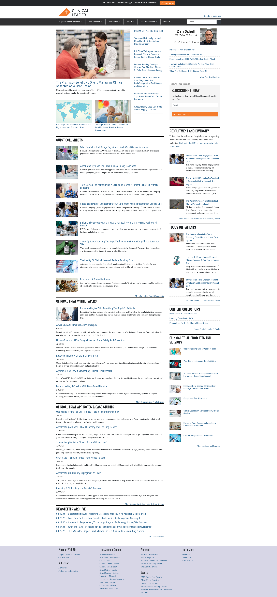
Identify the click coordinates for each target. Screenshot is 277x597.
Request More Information (69, 554)
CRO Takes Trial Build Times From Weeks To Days (80, 457)
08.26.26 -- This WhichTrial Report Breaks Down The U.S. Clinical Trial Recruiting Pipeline (100, 531)
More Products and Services (208, 446)
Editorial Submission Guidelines (154, 560)
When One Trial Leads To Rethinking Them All (188, 71)
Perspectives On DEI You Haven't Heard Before (189, 323)
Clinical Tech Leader (108, 566)
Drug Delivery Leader (108, 569)
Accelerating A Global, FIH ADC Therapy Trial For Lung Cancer (86, 427)
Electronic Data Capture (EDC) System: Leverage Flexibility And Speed (200, 387)
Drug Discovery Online (109, 572)
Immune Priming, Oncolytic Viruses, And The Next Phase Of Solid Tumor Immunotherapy (148, 67)
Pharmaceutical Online (109, 588)
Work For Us (187, 560)
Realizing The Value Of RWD (181, 318)
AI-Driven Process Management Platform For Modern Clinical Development (201, 374)
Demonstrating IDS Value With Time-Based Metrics (81, 386)
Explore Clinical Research (70, 21)
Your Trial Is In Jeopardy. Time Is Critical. (200, 361)
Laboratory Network (108, 576)
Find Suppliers (95, 21)
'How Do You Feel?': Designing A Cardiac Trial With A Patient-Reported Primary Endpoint (119, 186)
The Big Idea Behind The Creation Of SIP (186, 54)
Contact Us (186, 557)
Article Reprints (147, 557)
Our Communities (148, 21)
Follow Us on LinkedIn (68, 570)
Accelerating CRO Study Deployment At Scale (78, 473)
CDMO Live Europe (149, 583)
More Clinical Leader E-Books (207, 329)
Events (130, 21)
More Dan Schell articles (210, 77)
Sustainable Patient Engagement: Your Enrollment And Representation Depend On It (121, 203)
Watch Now (114, 21)
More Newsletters (156, 536)
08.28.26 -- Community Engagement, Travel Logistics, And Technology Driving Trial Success (101, 522)
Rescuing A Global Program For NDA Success (78, 488)
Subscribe (217, 15)
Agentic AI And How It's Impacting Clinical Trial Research (84, 371)
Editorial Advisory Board (151, 563)
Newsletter (62, 567)
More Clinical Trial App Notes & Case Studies (144, 503)
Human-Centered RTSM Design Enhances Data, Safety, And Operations (90, 340)
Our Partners (63, 557)
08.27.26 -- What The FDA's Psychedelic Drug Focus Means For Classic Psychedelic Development (104, 526)
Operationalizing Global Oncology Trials (200, 349)
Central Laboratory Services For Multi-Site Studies (201, 412)
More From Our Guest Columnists (149, 296)
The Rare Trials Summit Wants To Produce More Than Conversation (192, 65)
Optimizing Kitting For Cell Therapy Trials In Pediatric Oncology (87, 411)
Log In (207, 15)
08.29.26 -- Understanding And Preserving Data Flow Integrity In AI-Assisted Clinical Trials (101, 513)
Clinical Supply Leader (109, 563)
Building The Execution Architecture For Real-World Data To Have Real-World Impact (118, 224)
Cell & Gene (105, 560)
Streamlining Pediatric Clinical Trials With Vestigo (81, 442)
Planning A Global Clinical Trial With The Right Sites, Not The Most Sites (73, 126)
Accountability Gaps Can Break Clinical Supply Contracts (148, 108)
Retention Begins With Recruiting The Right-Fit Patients (107, 308)
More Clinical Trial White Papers (150, 401)
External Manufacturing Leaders (154, 586)
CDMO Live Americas (150, 580)
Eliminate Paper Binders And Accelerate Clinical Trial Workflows (200, 424)
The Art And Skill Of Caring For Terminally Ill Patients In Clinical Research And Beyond (203, 181)
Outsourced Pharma (108, 585)
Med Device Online (108, 582)
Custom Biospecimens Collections (198, 435)
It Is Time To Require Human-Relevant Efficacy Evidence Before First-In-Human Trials (147, 54)
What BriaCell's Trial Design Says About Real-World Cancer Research (148, 96)
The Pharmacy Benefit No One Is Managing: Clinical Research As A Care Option (89, 84)
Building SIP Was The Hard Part (148, 31)
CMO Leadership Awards (151, 577)
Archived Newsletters (149, 554)
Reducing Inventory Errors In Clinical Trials (77, 355)
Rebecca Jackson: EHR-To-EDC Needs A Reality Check (192, 59)
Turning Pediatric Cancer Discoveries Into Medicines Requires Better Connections (111, 127)
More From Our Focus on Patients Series (203, 300)
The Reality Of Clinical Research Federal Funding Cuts (106, 260)
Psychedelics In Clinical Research (183, 313)
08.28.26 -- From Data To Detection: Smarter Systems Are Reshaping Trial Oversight (98, 518)
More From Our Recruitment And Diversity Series (199, 218)
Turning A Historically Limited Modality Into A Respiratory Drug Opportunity (147, 41)
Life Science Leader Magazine (112, 579)
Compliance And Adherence (195, 398)
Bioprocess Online (107, 554)
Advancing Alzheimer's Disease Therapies (76, 325)
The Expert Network (149, 566)
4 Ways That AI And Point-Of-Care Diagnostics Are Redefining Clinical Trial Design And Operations (148, 82)
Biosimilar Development (110, 557)
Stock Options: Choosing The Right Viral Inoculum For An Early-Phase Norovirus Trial (119, 243)
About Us (166, 21)
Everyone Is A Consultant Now (95, 279)
